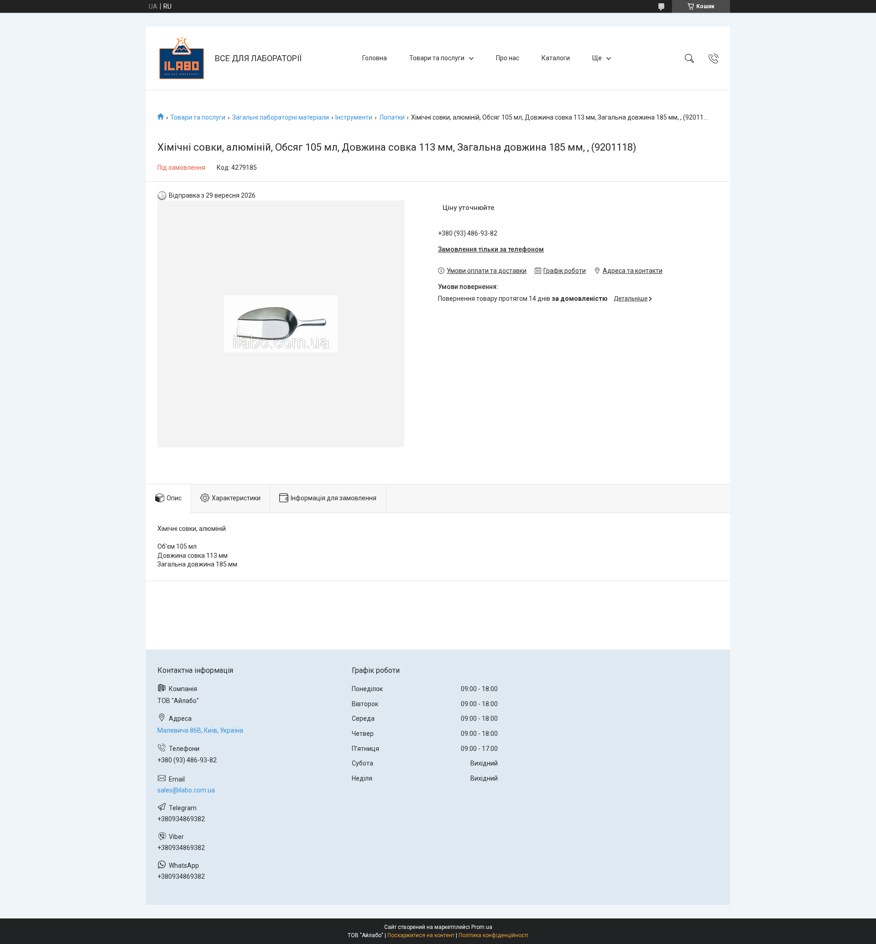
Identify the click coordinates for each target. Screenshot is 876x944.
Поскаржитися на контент (420, 935)
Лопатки (392, 117)
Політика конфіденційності (493, 935)
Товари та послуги (436, 58)
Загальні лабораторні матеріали (280, 117)
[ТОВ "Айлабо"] (181, 58)
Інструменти (353, 117)
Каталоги (556, 58)
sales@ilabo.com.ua (186, 790)
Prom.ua (481, 927)
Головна (374, 58)
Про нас (507, 58)
